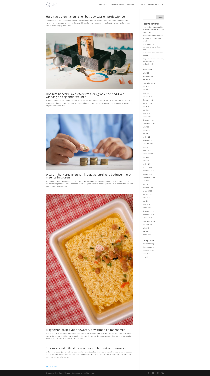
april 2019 (146, 204)
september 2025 (149, 83)
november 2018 (148, 214)
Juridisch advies (148, 250)
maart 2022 (147, 150)
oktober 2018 (147, 218)
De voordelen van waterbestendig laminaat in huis (153, 47)
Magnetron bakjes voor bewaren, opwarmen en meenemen (85, 330)
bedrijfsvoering (148, 244)
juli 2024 (146, 107)
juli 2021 (146, 157)
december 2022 (148, 140)
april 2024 (146, 113)
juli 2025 (146, 86)
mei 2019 (146, 201)
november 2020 (148, 171)
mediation (146, 254)
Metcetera (103, 4)
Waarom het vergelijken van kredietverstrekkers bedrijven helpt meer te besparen (88, 176)
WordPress (90, 373)
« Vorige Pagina (51, 366)
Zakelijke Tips (152, 4)
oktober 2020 (147, 174)
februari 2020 (148, 187)
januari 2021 (147, 167)
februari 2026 (148, 76)
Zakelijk (145, 257)
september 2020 (149, 177)
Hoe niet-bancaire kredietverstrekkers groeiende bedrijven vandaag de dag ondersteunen (85, 95)
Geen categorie (148, 247)
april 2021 (146, 164)
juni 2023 (146, 130)
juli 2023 (146, 127)
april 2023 (146, 137)
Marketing (131, 4)
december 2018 (148, 211)
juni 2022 (146, 147)
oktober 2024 (147, 103)
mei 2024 (146, 110)
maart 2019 (147, 208)
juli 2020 (146, 181)
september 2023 (149, 123)
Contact (140, 4)
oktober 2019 (147, 194)
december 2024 (148, 100)
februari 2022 (148, 154)
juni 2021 (146, 161)
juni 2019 (146, 198)
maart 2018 (147, 235)
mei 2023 (146, 134)
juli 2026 (146, 73)
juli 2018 (146, 228)
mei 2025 (146, 90)
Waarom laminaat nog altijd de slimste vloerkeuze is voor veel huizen (153, 29)
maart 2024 (147, 117)
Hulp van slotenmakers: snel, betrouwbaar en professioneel (86, 16)
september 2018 (149, 221)
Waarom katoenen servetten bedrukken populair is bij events (153, 38)
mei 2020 (146, 184)
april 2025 (146, 93)
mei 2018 (146, 231)
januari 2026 (147, 80)
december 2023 (148, 120)
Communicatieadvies (116, 4)
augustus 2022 (148, 144)
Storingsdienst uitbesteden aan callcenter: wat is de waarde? (86, 348)
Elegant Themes (64, 373)
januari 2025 (147, 97)
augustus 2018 (148, 225)
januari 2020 (147, 191)
